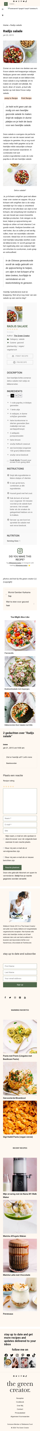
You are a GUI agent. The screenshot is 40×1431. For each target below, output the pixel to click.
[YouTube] (25, 997)
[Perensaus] (20, 1295)
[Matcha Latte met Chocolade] (20, 1256)
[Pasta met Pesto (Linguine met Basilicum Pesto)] (20, 1037)
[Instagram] (15, 997)
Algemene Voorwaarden (20, 1416)
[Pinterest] (20, 997)
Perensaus (8, 1314)
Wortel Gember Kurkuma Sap (19, 594)
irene (5, 744)
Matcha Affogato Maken (14, 1236)
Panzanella (9, 653)
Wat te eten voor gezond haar (17, 604)
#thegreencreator (21, 565)
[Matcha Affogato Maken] (20, 1217)
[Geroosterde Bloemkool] (20, 1079)
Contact (20, 1409)
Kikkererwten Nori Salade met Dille (19, 725)
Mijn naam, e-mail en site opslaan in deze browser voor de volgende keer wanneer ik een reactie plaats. (21, 839)
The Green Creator (22, 336)
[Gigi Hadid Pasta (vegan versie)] (20, 1118)
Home (5, 25)
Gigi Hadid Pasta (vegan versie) (18, 1137)
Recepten (20, 1398)
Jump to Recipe (11, 98)
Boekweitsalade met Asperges (17, 689)
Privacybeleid (20, 1413)
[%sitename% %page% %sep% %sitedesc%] (23, 9)
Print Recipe (26, 98)
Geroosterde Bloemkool (14, 1098)
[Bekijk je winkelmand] (2, 15)
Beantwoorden (11, 763)
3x (20, 395)
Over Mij (20, 1406)
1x (12, 395)
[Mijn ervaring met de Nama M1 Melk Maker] (20, 1175)
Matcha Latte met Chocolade (16, 1275)
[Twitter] (10, 997)
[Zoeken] (6, 4)
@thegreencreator (15, 563)
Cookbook (20, 1402)
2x (16, 395)
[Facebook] (5, 997)
